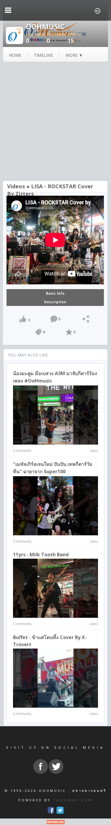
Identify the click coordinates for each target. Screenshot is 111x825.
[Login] (97, 10)
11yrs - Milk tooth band (41, 554)
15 (74, 39)
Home (15, 55)
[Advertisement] (55, 122)
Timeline (43, 55)
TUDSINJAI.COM (73, 800)
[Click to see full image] (14, 35)
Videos (16, 186)
